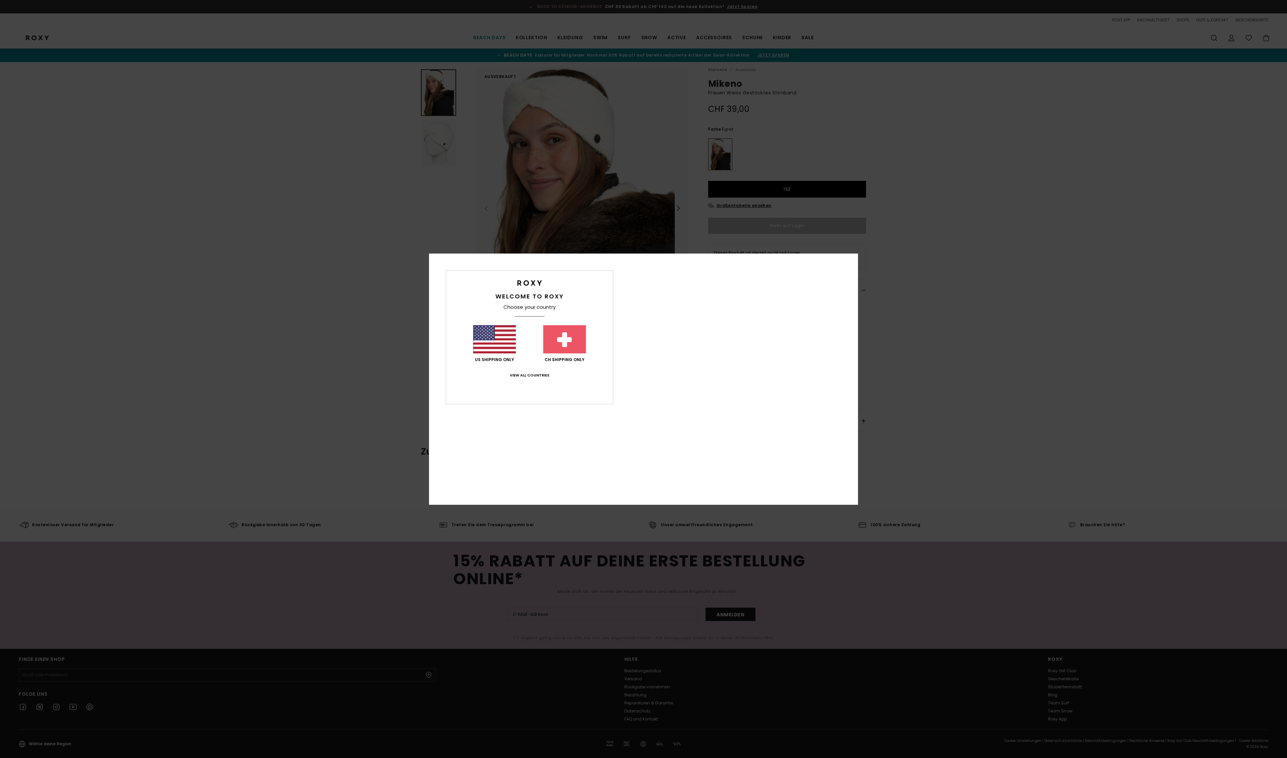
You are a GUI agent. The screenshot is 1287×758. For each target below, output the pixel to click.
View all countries (529, 375)
